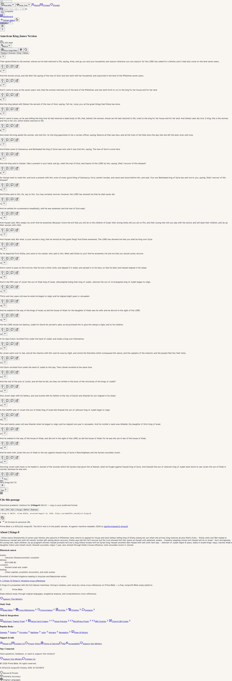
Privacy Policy (34, 643)
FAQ (63, 643)
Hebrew (25, 53)
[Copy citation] (2, 518)
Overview (12, 53)
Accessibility (74, 643)
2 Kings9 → (16, 581)
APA (7, 510)
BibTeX (26, 510)
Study (19, 53)
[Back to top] (2, 486)
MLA (12, 510)
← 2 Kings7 (5, 581)
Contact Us (19, 643)
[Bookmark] (7, 67)
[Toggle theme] (17, 20)
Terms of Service (51, 643)
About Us (7, 643)
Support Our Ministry (92, 643)
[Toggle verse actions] (3, 56)
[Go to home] (6, 1)
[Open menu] (2, 26)
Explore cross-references (33, 581)
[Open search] (2, 12)
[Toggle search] (25, 50)
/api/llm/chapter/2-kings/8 (116, 526)
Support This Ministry (13, 599)
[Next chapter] (2, 29)
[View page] (16, 67)
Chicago (19, 510)
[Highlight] (2, 67)
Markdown (34, 510)
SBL (2, 510)
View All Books (81, 632)
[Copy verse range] (20, 50)
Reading (4, 53)
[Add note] (12, 67)
